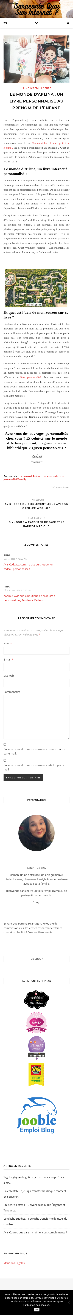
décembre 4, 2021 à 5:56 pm (17, 590)
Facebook (36, 959)
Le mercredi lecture (36, 88)
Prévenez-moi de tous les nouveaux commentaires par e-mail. (34, 751)
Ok (36, 1309)
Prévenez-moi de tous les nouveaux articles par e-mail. (34, 767)
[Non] (68, 1302)
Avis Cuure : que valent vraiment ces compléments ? (35, 1232)
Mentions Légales (14, 1263)
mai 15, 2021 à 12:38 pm (15, 558)
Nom (8, 643)
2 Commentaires (60, 487)
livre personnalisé (30, 377)
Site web (9, 675)
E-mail (8, 659)
